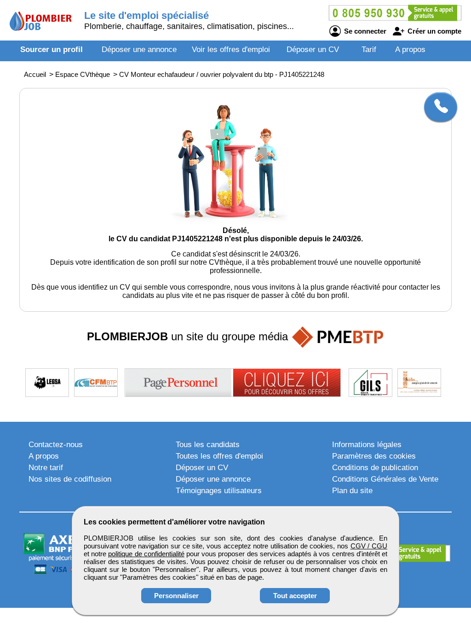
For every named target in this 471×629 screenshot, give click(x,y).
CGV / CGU (368, 546)
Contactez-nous (56, 444)
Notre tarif (46, 467)
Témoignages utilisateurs (219, 490)
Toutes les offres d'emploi (219, 456)
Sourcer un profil (51, 49)
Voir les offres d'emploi (231, 49)
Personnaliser (176, 596)
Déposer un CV (313, 49)
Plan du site (352, 490)
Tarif (369, 49)
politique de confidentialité (146, 554)
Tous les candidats (208, 444)
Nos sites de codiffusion (70, 479)
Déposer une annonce (139, 49)
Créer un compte (433, 31)
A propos (410, 49)
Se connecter (364, 31)
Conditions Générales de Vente (385, 479)
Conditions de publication (375, 467)
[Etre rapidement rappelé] (437, 107)
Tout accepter (295, 596)
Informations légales (367, 444)
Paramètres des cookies (374, 456)
